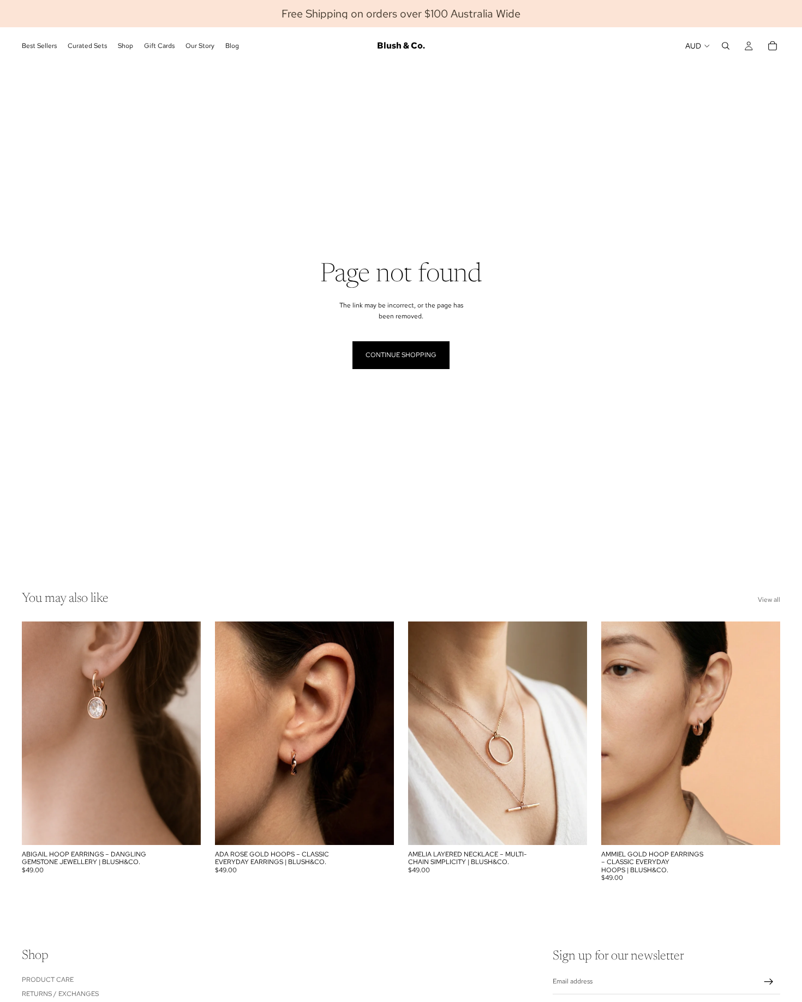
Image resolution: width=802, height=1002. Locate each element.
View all (769, 599)
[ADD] (184, 828)
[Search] (726, 46)
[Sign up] (768, 981)
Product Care (48, 979)
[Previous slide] (424, 733)
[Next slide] (570, 733)
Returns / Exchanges (60, 993)
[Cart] (773, 46)
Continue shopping (401, 355)
